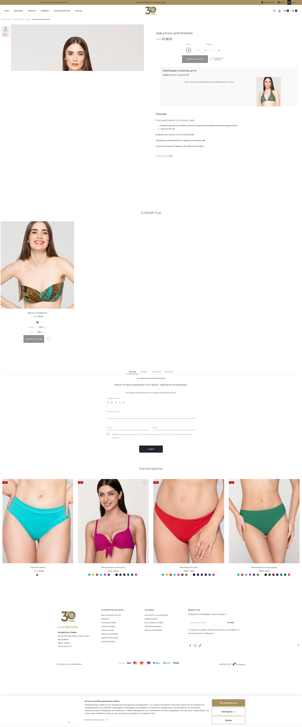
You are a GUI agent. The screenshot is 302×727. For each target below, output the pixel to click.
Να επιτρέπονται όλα (228, 703)
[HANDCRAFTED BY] (238, 664)
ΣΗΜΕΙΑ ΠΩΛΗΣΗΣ (151, 619)
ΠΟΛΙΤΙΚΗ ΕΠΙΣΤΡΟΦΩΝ (109, 634)
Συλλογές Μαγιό (18, 19)
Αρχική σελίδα (5, 19)
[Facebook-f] (190, 645)
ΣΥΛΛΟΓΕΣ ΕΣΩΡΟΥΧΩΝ (62, 11)
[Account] (279, 11)
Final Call (78, 11)
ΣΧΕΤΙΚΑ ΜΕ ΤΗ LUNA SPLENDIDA (156, 615)
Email (155, 427)
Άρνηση (228, 720)
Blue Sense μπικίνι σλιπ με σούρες (264, 567)
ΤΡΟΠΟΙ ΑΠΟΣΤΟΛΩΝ (108, 623)
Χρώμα (188, 44)
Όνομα (110, 427)
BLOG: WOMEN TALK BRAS (154, 623)
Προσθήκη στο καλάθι (194, 59)
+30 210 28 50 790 (65, 646)
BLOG (283, 2)
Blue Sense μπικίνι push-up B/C (113, 567)
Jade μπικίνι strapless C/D (37, 313)
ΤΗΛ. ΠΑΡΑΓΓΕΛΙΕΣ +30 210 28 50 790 (53, 2)
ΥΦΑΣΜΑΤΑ (105, 619)
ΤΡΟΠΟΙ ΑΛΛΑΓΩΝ (107, 630)
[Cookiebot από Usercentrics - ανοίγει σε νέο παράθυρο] (69, 722)
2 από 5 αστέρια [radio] (112, 402)
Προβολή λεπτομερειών (95, 720)
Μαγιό (7, 11)
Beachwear (18, 11)
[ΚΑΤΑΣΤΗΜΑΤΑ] (262, 2)
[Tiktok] (200, 645)
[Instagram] (195, 645)
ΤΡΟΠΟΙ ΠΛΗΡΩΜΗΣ (108, 626)
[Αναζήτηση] (274, 11)
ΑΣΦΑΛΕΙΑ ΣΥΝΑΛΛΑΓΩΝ (109, 638)
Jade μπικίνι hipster (37, 567)
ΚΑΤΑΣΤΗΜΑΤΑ (269, 2)
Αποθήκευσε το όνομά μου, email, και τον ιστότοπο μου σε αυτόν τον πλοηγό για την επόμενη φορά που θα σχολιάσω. (152, 436)
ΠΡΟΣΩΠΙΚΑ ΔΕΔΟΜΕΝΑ (153, 626)
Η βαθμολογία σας (114, 398)
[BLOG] (279, 2)
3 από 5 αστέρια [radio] (116, 402)
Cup (31, 332)
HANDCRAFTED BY (225, 664)
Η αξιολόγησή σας (114, 411)
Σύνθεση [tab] (144, 371)
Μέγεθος (209, 44)
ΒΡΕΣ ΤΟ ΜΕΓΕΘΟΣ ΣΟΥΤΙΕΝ (111, 615)
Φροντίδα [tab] (168, 371)
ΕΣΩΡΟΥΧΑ (32, 11)
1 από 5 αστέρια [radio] (108, 402)
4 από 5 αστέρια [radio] (120, 402)
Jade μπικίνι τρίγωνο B (176, 74)
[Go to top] (298, 645)
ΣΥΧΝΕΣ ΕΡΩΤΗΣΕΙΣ (108, 641)
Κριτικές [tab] (132, 371)
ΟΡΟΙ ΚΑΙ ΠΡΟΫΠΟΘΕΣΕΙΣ (153, 630)
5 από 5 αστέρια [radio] (124, 402)
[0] (285, 11)
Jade (27, 19)
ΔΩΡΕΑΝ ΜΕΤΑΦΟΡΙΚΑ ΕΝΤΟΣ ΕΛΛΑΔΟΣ (151, 2)
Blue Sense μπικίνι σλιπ (189, 567)
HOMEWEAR (45, 11)
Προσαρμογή (227, 711)
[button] (188, 50)
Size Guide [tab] (156, 371)
